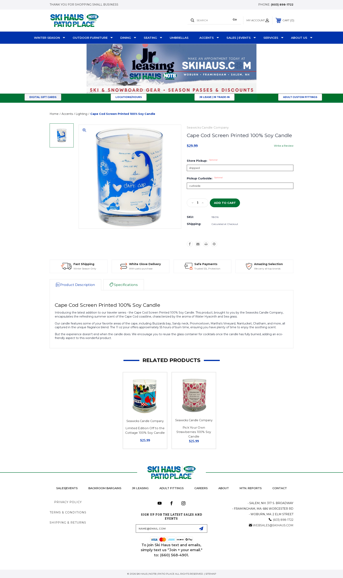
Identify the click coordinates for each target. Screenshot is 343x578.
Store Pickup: (202, 161)
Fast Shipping (83, 264)
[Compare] (159, 390)
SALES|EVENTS (67, 488)
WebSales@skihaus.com (273, 525)
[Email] (198, 244)
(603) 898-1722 (282, 4)
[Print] (206, 244)
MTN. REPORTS (251, 488)
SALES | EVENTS (238, 38)
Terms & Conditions (68, 512)
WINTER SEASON (47, 38)
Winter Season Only (84, 268)
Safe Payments (205, 264)
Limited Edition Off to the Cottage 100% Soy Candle (145, 430)
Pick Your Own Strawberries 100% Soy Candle (193, 432)
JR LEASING (140, 488)
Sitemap (210, 573)
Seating (150, 38)
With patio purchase (140, 268)
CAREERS (201, 488)
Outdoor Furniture (90, 38)
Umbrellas (179, 38)
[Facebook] (190, 244)
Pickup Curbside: (205, 178)
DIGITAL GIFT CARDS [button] (42, 97)
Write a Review (283, 145)
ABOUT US (299, 38)
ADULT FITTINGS (171, 488)
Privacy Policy (68, 502)
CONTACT (279, 488)
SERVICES (270, 38)
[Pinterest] (214, 244)
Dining (125, 38)
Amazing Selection (268, 264)
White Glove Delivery (145, 264)
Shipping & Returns (68, 522)
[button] (171, 69)
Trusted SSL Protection (207, 268)
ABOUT (223, 488)
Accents (206, 38)
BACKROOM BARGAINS (104, 488)
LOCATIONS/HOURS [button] (129, 97)
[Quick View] (159, 380)
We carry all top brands (267, 268)
